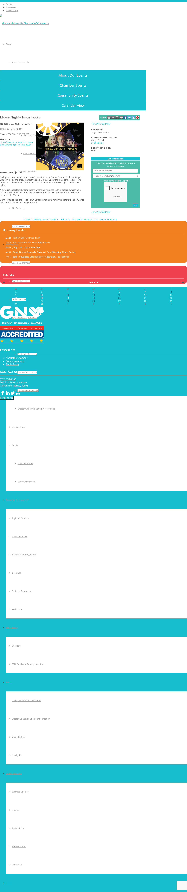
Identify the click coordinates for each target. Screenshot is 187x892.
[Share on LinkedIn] (133, 117)
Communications (15, 361)
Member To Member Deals (85, 219)
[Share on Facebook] (125, 117)
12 (93, 295)
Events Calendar (50, 219)
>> (182, 282)
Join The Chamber (108, 219)
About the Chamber (16, 357)
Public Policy (12, 364)
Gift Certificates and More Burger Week (31, 242)
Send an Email (97, 142)
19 (93, 298)
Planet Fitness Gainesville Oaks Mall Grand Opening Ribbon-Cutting (44, 252)
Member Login (12, 10)
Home (18, 68)
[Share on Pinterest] (137, 117)
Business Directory (32, 219)
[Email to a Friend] (113, 117)
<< (4, 282)
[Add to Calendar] (117, 117)
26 (93, 301)
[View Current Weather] (121, 117)
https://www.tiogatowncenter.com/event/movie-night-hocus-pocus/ (16, 143)
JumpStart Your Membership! (26, 247)
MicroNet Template (20, 61)
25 (67, 301)
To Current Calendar (100, 123)
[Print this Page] (109, 117)
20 (119, 298)
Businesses (11, 7)
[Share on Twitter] (129, 117)
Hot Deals (65, 219)
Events (9, 4)
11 (67, 295)
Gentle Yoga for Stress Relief (26, 237)
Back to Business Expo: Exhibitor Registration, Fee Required (41, 256)
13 (119, 295)
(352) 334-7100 (8, 379)
